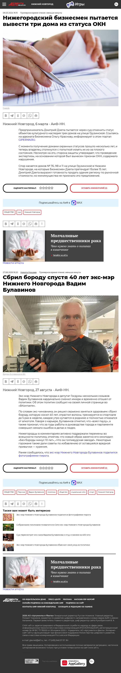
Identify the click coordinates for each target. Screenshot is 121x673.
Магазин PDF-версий (84, 599)
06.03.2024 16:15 (10, 13)
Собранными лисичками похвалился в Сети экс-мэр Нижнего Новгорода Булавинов (58, 525)
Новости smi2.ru (13, 262)
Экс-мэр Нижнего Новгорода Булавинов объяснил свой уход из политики (53, 545)
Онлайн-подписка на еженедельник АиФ (42, 603)
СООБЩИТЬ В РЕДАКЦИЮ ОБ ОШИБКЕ (75, 607)
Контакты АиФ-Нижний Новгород (39, 607)
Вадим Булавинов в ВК (14, 374)
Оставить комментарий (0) (94, 188)
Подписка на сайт (75, 603)
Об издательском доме (34, 599)
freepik (6, 108)
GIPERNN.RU (27, 139)
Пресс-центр (54, 599)
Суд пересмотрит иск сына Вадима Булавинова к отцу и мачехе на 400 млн (53, 535)
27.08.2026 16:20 (10, 272)
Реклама (67, 599)
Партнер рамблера (49, 661)
